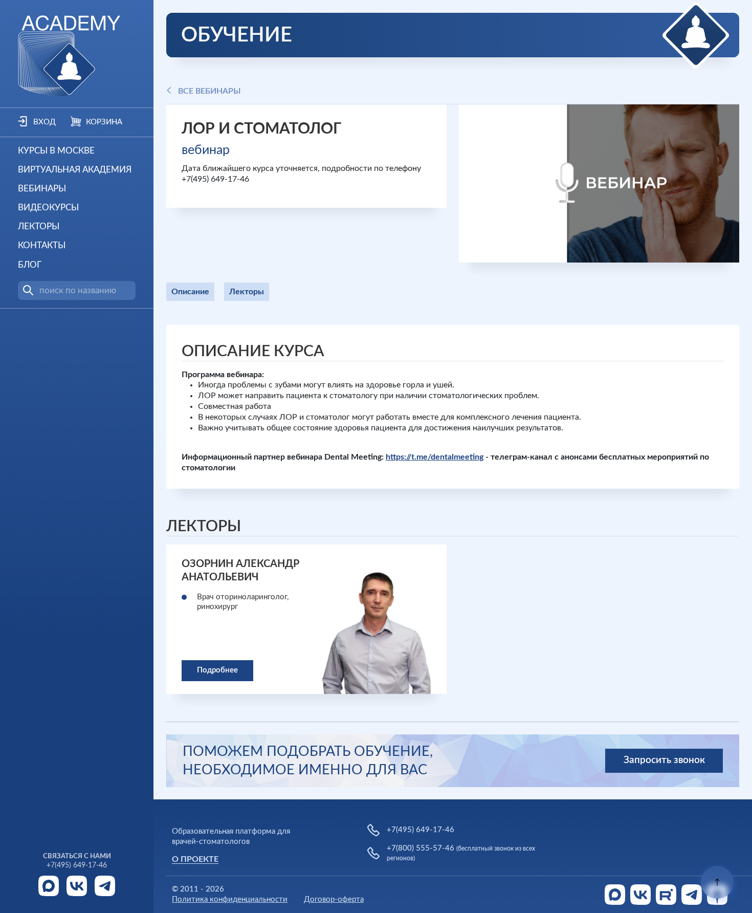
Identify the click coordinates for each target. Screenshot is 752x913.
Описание (190, 292)
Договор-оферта (334, 899)
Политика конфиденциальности (229, 899)
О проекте (195, 859)
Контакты (41, 245)
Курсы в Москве (56, 150)
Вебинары (42, 188)
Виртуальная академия (74, 169)
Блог (29, 264)
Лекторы (38, 226)
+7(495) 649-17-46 (77, 865)
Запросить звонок (664, 760)
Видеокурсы (48, 207)
